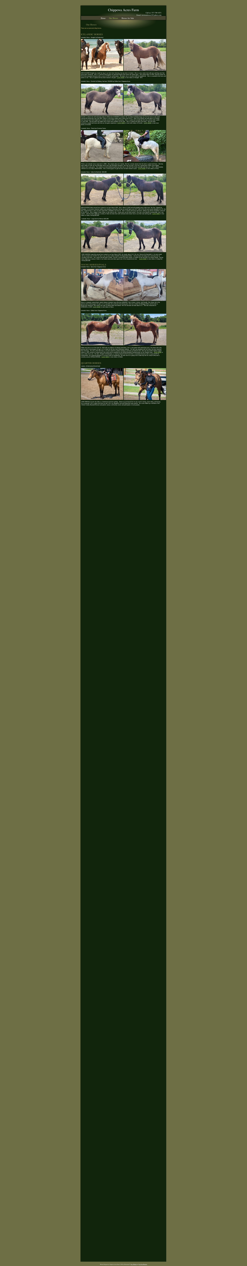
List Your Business (143, 1264)
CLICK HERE (121, 123)
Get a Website (134, 1264)
